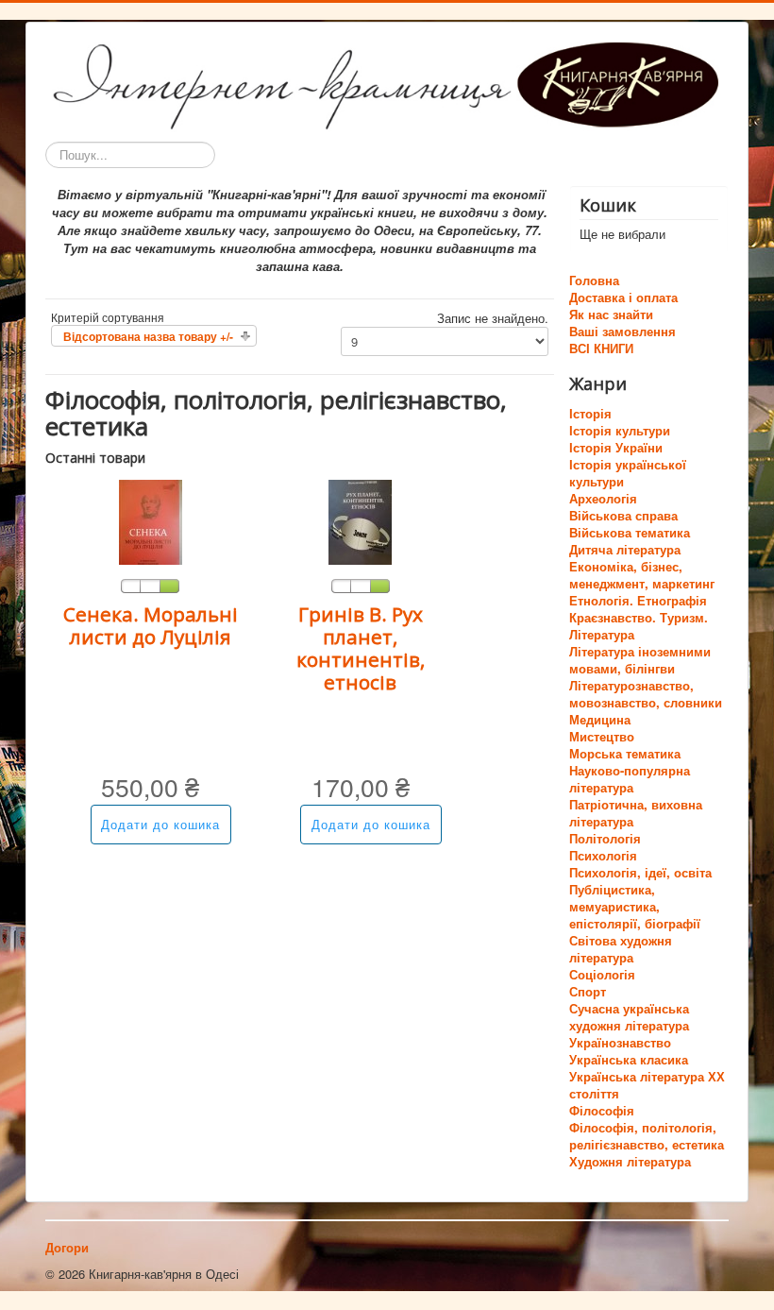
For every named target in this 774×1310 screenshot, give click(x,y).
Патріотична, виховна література (635, 812)
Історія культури (619, 430)
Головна (594, 280)
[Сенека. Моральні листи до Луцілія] (150, 520)
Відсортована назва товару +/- (148, 336)
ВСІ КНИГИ (601, 348)
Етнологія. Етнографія (638, 600)
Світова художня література (620, 948)
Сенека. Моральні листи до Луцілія (150, 625)
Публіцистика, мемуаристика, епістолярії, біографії (634, 906)
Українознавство (620, 1042)
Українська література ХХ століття (647, 1084)
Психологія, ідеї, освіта (640, 872)
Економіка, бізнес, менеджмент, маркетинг (642, 574)
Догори (67, 1247)
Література (601, 634)
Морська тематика (625, 753)
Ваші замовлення (622, 331)
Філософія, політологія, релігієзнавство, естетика (646, 1135)
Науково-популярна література (629, 778)
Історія (590, 413)
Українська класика (628, 1059)
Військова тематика (629, 532)
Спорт (587, 991)
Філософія (601, 1110)
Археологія (603, 498)
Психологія (603, 855)
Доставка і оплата (623, 297)
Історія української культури (627, 472)
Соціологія (602, 974)
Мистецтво (601, 736)
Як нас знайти (611, 314)
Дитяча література (625, 549)
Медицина (600, 719)
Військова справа (623, 515)
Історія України (616, 447)
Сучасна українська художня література (629, 1016)
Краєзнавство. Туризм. (638, 617)
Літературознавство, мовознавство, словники (645, 693)
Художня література (630, 1161)
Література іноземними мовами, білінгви (640, 659)
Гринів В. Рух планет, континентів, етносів (360, 648)
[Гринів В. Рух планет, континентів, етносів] (360, 520)
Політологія (605, 838)
